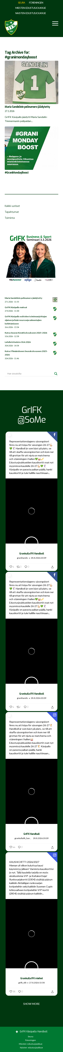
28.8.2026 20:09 (38, 558)
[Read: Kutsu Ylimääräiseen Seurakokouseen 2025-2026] (55, 353)
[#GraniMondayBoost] (31, 148)
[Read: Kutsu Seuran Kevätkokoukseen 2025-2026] (55, 334)
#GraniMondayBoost (17, 172)
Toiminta (10, 218)
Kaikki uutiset (12, 206)
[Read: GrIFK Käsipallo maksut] (55, 309)
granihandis (22, 558)
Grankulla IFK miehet (31, 978)
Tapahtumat (12, 212)
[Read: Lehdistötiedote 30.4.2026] (55, 344)
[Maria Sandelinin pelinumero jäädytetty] (31, 82)
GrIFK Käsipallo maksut (16, 307)
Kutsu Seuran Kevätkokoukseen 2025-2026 (26, 332)
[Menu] (53, 23)
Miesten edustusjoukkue (30, 7)
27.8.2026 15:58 (37, 982)
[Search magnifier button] (55, 373)
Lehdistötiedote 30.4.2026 (18, 342)
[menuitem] (21, 3)
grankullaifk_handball (23, 838)
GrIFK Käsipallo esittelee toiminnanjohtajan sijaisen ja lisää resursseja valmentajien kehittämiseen (26, 320)
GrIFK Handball (31, 834)
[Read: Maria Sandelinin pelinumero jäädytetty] (55, 300)
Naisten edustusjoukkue (30, 13)
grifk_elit (22, 982)
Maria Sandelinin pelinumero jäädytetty (27, 107)
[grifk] (11, 26)
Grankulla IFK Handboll (31, 553)
